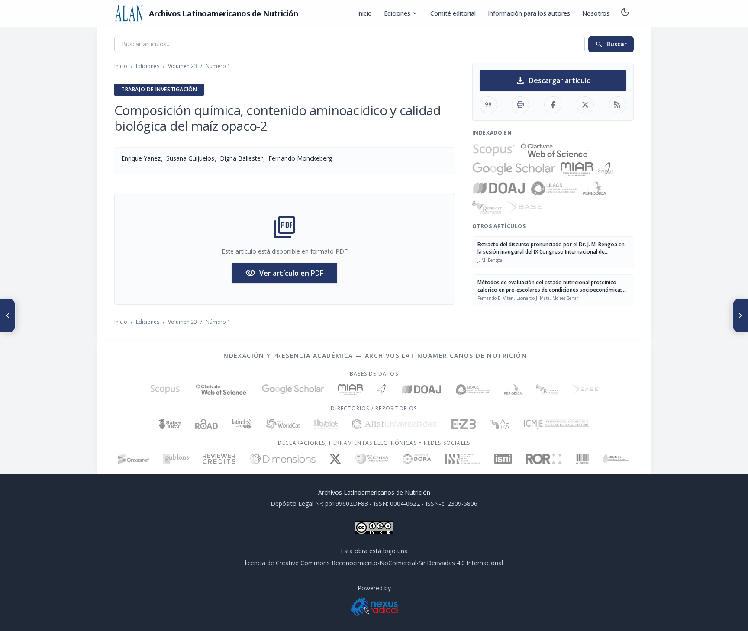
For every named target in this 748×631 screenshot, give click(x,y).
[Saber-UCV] (170, 424)
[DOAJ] (499, 188)
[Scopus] (494, 150)
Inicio (364, 13)
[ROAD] (206, 424)
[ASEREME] (616, 459)
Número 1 (218, 66)
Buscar (611, 44)
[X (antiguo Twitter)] (335, 459)
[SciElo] (605, 169)
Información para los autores (529, 13)
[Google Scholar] (513, 169)
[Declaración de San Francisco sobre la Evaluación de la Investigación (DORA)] (417, 459)
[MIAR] (577, 169)
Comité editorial (453, 13)
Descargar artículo (553, 80)
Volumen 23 (182, 66)
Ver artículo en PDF (284, 273)
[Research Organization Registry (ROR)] (544, 459)
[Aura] (499, 424)
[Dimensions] (282, 459)
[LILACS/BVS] (554, 188)
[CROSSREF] (133, 459)
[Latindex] (242, 424)
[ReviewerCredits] (219, 459)
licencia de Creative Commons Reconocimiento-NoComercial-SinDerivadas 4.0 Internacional (374, 563)
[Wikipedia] (372, 459)
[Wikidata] (582, 459)
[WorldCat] (283, 424)
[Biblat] (326, 424)
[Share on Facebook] (552, 104)
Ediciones (401, 13)
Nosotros (595, 13)
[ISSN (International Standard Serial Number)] (462, 459)
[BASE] (524, 207)
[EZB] (463, 424)
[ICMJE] (556, 424)
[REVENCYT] (487, 207)
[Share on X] (585, 104)
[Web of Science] (555, 150)
